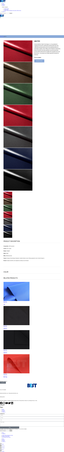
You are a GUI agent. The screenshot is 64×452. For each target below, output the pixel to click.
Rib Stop (5, 376)
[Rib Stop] (17, 373)
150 (4, 304)
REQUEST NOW (39, 60)
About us (3, 410)
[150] (17, 300)
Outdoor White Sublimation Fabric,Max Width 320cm (12, 10)
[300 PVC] (17, 324)
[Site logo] (3, 1)
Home (1, 36)
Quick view (5, 302)
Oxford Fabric (6, 9)
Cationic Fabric (6, 8)
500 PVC (5, 352)
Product (3, 36)
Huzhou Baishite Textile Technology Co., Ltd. (7, 34)
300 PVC (5, 328)
